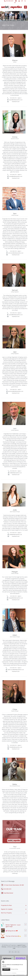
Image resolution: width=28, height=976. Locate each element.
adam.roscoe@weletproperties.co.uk (16, 669)
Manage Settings (14, 969)
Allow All (6, 969)
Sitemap (4, 947)
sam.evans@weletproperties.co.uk (15, 253)
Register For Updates (6, 909)
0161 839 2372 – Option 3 (15, 98)
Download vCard (15, 101)
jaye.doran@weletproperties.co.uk (15, 391)
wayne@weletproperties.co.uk (15, 99)
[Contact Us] (19, 1)
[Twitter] (25, 1)
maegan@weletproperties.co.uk (16, 598)
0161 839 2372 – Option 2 (15, 532)
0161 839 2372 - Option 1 (15, 251)
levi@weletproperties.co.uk (16, 472)
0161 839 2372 (9, 1)
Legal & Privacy (21, 945)
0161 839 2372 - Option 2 (15, 596)
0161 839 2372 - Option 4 (15, 313)
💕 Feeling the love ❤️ (12, 931)
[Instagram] (14, 2)
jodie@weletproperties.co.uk (15, 534)
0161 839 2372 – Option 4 (15, 174)
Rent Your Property (6, 913)
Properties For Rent (6, 905)
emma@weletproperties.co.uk (15, 176)
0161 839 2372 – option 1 (15, 389)
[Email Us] (16, 1)
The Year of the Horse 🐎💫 (13, 936)
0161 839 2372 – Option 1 (15, 471)
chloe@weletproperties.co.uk (15, 747)
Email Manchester (8, 893)
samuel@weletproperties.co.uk (15, 314)
